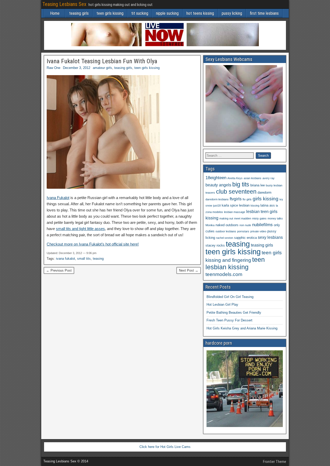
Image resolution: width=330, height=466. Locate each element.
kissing (255, 205)
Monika (209, 225)
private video (258, 231)
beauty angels (218, 185)
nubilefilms (262, 224)
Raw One (53, 68)
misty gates (259, 218)
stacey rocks (215, 245)
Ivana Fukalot (58, 197)
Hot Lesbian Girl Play (222, 304)
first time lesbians (264, 13)
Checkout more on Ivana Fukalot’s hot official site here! (93, 244)
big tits (240, 184)
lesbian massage (234, 212)
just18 (217, 205)
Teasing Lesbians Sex (64, 4)
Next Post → (188, 270)
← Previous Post (59, 270)
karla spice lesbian (236, 205)
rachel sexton (224, 237)
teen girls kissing (109, 13)
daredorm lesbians (217, 199)
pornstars (243, 231)
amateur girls (102, 68)
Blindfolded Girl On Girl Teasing (230, 297)
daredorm (264, 192)
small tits (84, 258)
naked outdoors (227, 225)
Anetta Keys (235, 178)
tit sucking (139, 13)
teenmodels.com (223, 274)
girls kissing (265, 198)
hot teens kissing (200, 13)
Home (55, 13)
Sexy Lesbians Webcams (228, 59)
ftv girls (247, 199)
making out (226, 218)
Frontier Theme (274, 461)
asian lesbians (252, 178)
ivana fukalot (65, 258)
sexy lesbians (270, 237)
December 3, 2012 (76, 68)
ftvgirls (236, 199)
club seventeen (236, 191)
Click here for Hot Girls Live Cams (165, 447)
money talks (275, 218)
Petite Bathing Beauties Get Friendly (234, 312)
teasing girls (79, 13)
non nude (245, 225)
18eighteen (215, 177)
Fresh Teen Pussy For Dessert (229, 320)
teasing (98, 258)
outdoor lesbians (226, 231)
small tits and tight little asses (80, 228)
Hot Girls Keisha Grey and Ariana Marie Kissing (242, 328)
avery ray (268, 178)
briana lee (257, 185)
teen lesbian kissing (235, 263)
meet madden (242, 218)
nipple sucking (167, 13)
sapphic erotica (245, 238)
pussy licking (232, 13)
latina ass (267, 205)
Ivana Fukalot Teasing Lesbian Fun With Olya (102, 61)
